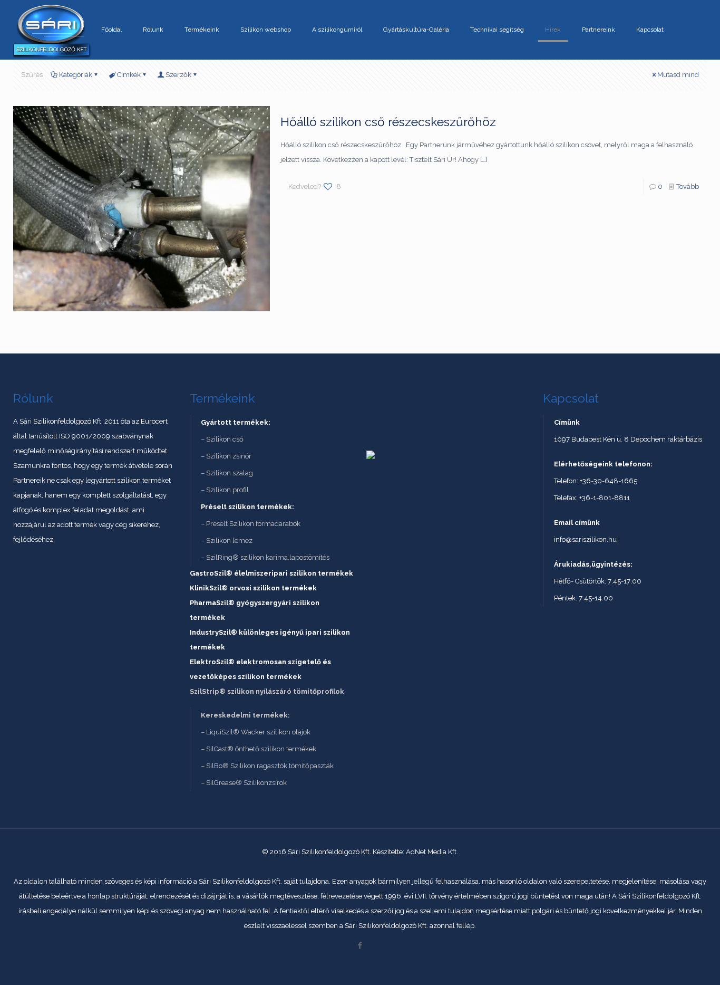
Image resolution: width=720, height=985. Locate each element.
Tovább (687, 186)
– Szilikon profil (225, 490)
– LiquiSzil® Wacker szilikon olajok (255, 732)
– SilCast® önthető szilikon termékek (258, 749)
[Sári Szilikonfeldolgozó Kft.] (52, 29)
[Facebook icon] (360, 945)
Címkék (129, 75)
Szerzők (178, 75)
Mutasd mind (678, 75)
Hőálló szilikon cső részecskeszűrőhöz (388, 121)
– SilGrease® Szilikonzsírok (244, 783)
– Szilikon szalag (227, 473)
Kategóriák (75, 75)
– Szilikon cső (222, 439)
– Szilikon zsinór (226, 456)
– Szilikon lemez (226, 540)
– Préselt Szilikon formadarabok (250, 524)
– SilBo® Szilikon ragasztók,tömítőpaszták (267, 766)
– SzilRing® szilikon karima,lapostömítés (265, 557)
